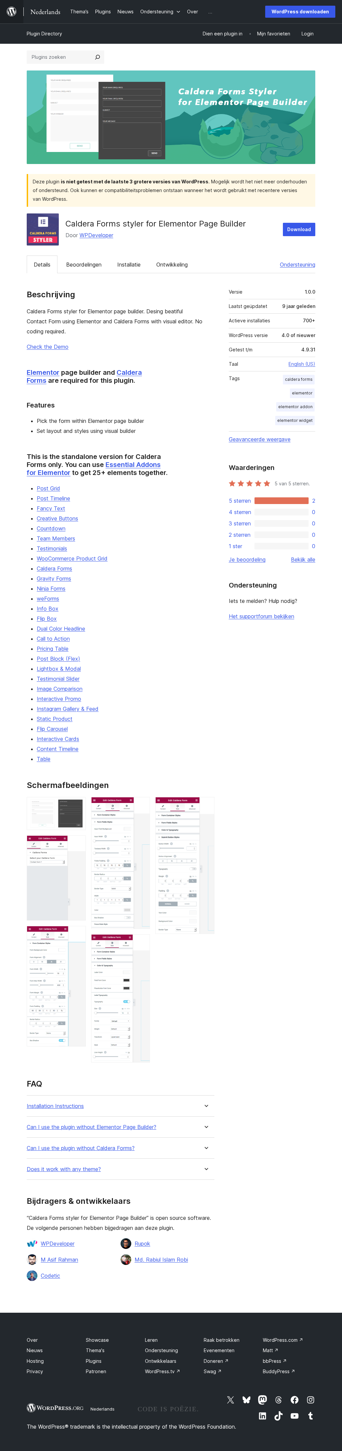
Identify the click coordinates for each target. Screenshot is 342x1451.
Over (32, 1340)
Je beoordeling (247, 559)
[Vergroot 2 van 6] (76, 844)
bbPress (275, 1361)
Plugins (94, 1361)
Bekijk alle (303, 559)
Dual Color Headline (61, 628)
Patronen (96, 1371)
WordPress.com (283, 1340)
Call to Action (53, 638)
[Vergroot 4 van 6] (141, 806)
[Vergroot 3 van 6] (76, 935)
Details (42, 264)
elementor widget (295, 420)
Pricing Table (52, 648)
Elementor (43, 372)
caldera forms (299, 379)
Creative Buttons (57, 518)
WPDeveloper (96, 235)
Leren (151, 1340)
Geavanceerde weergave (260, 439)
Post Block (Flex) (58, 658)
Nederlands (103, 1409)
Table (43, 759)
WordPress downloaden (300, 11)
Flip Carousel (52, 729)
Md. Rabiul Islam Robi (161, 1259)
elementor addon (295, 406)
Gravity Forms (54, 578)
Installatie (129, 264)
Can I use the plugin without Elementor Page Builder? (91, 1127)
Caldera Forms (54, 568)
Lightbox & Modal (59, 668)
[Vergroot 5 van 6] (141, 943)
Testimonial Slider (58, 678)
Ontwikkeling (172, 264)
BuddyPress (279, 1371)
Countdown (51, 528)
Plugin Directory (44, 33)
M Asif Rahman (59, 1259)
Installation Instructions (55, 1106)
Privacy (35, 1371)
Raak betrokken (221, 1340)
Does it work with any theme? (64, 1169)
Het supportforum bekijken (261, 616)
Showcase (97, 1340)
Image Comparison (59, 688)
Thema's (95, 1350)
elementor (302, 392)
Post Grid (48, 488)
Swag (213, 1371)
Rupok (142, 1243)
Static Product (54, 718)
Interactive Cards (58, 739)
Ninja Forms (51, 588)
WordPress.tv (162, 1371)
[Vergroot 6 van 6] (205, 806)
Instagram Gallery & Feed (68, 708)
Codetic (50, 1275)
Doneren (216, 1361)
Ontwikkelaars (160, 1361)
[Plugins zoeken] (97, 57)
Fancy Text (51, 508)
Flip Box (47, 618)
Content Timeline (57, 749)
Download (299, 229)
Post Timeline (53, 498)
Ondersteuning (297, 264)
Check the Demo (47, 346)
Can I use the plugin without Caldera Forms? (81, 1148)
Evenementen (219, 1350)
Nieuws (35, 1350)
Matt (271, 1350)
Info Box (47, 608)
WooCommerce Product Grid (72, 558)
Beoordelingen (84, 264)
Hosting (35, 1361)
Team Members (56, 538)
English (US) (302, 364)
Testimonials (52, 548)
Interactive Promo (59, 698)
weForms (48, 598)
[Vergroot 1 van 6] (76, 806)
